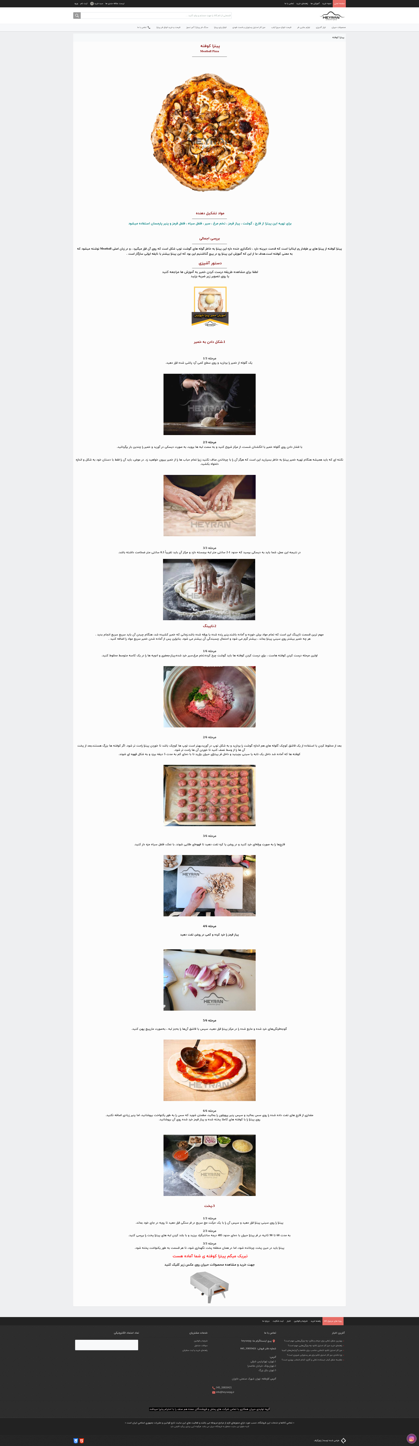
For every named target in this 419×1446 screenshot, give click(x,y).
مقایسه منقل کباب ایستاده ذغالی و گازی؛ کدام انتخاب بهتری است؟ (312, 1359)
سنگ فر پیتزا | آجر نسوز (197, 27)
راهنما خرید (316, 1321)
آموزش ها (315, 3)
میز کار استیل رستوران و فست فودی (248, 27)
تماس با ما (289, 3)
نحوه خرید (326, 3)
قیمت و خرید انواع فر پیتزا (168, 27)
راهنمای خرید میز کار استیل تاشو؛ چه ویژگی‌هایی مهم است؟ (315, 1345)
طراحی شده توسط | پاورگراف (327, 1440)
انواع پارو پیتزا (220, 27)
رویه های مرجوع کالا (333, 1321)
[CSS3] (75, 1440)
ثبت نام (83, 3)
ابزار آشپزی (321, 27)
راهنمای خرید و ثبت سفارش (195, 1350)
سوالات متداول (201, 1345)
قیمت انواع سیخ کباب (281, 27)
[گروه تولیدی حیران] (332, 15)
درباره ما (265, 1321)
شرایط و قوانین (301, 1321)
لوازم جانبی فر (303, 27)
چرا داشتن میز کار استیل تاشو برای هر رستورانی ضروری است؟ (314, 1355)
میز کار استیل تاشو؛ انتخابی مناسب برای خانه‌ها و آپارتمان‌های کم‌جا (312, 1350)
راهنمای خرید (302, 3)
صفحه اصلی (339, 3)
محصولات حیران (339, 27)
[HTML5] (81, 1440)
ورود (76, 3)
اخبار (289, 1321)
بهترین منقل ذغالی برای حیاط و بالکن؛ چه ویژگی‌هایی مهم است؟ (313, 1340)
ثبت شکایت (278, 1321)
